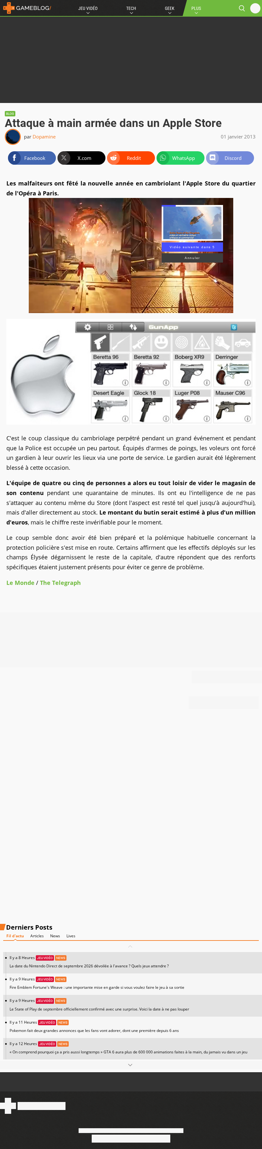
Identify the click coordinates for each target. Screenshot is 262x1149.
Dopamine (44, 136)
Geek (169, 8)
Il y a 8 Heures (89, 962)
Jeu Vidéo (87, 8)
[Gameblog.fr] (25, 8)
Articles (37, 936)
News (55, 936)
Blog (10, 113)
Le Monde (20, 582)
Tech (131, 8)
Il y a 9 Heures (97, 983)
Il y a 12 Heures (128, 1048)
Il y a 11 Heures (94, 1026)
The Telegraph (60, 582)
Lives (70, 936)
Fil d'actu (15, 936)
